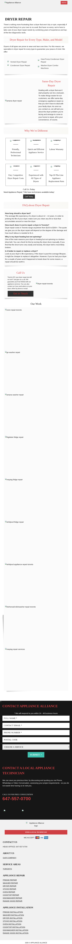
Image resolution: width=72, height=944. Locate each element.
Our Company (9, 858)
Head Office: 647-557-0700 (15, 847)
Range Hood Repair (12, 901)
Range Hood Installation (15, 933)
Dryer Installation (12, 918)
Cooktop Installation (14, 927)
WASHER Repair (10, 883)
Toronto (7, 869)
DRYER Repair (9, 886)
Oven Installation (12, 924)
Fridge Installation (13, 912)
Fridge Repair (10, 880)
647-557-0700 (16, 798)
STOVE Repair (9, 889)
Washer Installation (13, 915)
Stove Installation (12, 921)
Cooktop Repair (11, 895)
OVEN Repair (9, 892)
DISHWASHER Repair (12, 898)
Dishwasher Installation (15, 930)
